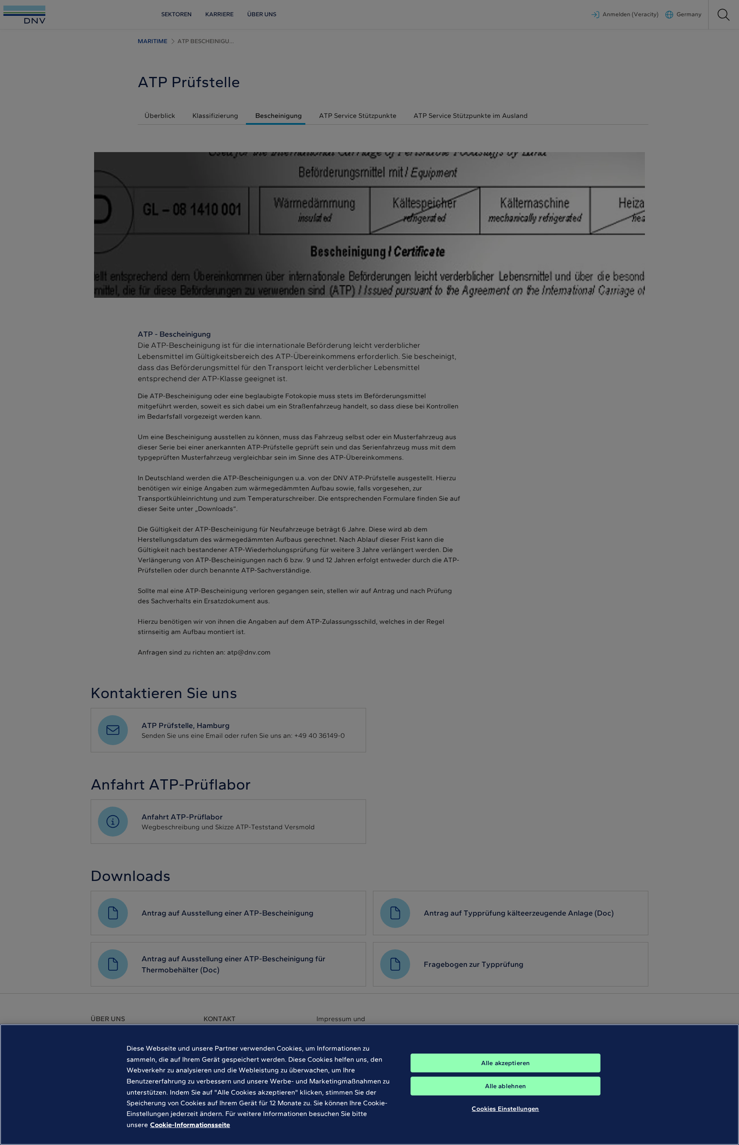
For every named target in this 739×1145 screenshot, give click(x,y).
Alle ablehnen (505, 1086)
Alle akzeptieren (505, 1063)
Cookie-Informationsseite (190, 1125)
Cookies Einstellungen (505, 1109)
